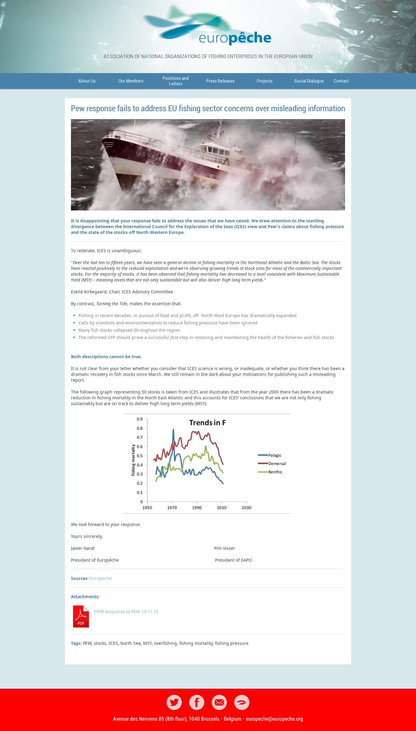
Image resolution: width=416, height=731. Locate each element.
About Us (87, 81)
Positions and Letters (176, 81)
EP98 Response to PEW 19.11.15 (126, 611)
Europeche (101, 578)
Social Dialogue (309, 81)
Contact (341, 81)
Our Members (130, 81)
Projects (265, 81)
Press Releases (220, 81)
